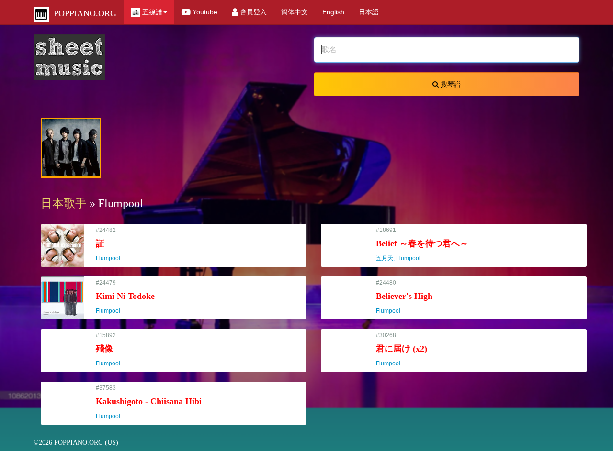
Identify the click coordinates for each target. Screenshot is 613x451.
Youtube (204, 12)
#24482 (112, 244)
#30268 (401, 349)
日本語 (369, 12)
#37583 (149, 402)
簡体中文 (294, 12)
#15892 (112, 349)
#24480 (404, 296)
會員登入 (252, 12)
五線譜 (151, 12)
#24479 (125, 296)
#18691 (422, 244)
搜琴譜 (450, 84)
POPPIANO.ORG (82, 13)
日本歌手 (64, 203)
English (333, 12)
